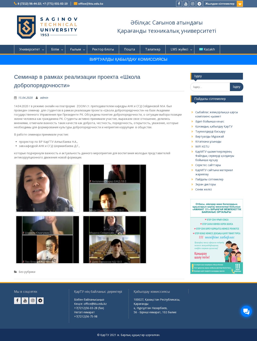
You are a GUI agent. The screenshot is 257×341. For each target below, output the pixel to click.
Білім (55, 49)
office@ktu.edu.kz (90, 3)
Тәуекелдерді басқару (210, 131)
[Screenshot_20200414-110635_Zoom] (47, 239)
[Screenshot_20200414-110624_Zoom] (115, 239)
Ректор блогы (103, 49)
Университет (29, 49)
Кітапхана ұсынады (208, 141)
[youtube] (186, 4)
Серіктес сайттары (208, 165)
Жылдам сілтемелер (220, 3)
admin (44, 98)
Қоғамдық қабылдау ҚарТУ (214, 126)
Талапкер (152, 49)
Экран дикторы (205, 184)
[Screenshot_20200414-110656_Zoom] (115, 188)
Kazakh (209, 49)
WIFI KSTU (202, 146)
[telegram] (199, 4)
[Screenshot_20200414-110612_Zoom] (47, 188)
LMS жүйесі (179, 49)
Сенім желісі (203, 189)
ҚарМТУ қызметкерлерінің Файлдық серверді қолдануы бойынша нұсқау (214, 156)
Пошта (129, 49)
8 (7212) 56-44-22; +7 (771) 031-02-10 (43, 3)
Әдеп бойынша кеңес (209, 121)
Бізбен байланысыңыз (89, 299)
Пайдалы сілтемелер (209, 179)
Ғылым (75, 49)
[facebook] (179, 4)
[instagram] (193, 4)
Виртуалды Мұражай (209, 136)
